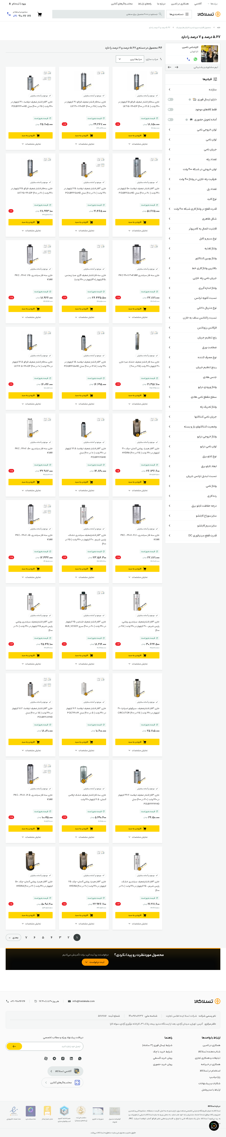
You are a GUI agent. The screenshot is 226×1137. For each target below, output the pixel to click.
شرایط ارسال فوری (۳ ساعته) (157, 1045)
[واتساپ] (195, 59)
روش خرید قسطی (162, 1057)
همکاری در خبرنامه (210, 1064)
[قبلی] (176, 67)
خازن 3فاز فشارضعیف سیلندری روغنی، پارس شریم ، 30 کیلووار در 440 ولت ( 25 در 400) (139, 626)
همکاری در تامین (180, 3)
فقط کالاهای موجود (206, 109)
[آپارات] (45, 1058)
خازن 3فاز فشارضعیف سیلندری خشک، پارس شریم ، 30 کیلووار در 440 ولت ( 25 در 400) (85, 539)
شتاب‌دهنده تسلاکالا (209, 1051)
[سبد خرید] (39, 14)
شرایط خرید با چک (162, 1051)
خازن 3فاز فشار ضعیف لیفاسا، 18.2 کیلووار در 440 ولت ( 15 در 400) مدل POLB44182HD (32, 712)
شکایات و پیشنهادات (209, 1083)
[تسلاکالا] (207, 1001)
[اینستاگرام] (62, 1058)
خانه (218, 27)
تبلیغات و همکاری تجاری (207, 1057)
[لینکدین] (71, 1058)
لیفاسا (143, 1118)
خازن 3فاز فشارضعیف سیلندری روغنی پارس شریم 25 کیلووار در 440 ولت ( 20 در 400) (33, 626)
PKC (131, 1118)
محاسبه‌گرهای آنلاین (122, 3)
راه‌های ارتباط (144, 3)
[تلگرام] (54, 1058)
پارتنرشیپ (214, 1076)
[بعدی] (169, 67)
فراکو (154, 1118)
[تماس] (188, 59)
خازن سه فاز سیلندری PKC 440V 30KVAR (139, 275)
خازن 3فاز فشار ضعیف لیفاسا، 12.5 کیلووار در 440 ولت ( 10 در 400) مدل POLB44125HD (85, 452)
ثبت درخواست (97, 962)
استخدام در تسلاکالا (210, 1070)
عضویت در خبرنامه (14, 1046)
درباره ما (161, 3)
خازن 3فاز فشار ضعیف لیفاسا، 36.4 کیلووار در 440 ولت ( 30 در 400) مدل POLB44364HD (138, 799)
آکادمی (197, 3)
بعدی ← (13, 937)
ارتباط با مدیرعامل (211, 1089)
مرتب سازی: (151, 59)
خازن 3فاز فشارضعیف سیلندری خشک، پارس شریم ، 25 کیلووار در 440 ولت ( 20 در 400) (139, 885)
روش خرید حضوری (162, 1064)
